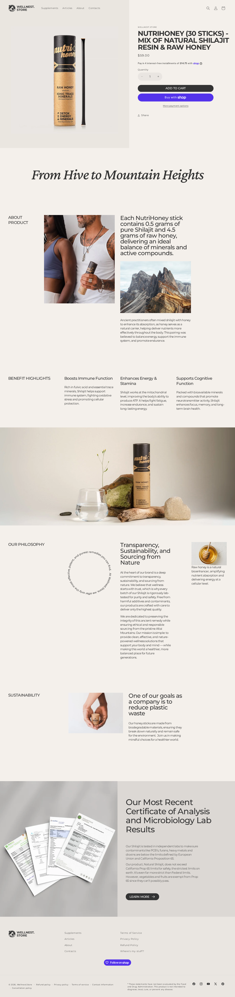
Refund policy (43, 984)
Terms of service (80, 984)
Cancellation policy (22, 988)
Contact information (102, 984)
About (68, 945)
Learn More (139, 896)
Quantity (143, 69)
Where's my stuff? (132, 951)
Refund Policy (129, 945)
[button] (208, 8)
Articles (69, 938)
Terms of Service (131, 932)
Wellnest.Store (24, 984)
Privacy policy (61, 984)
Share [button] (145, 115)
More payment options (175, 105)
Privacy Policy (129, 938)
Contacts (70, 951)
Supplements (73, 932)
